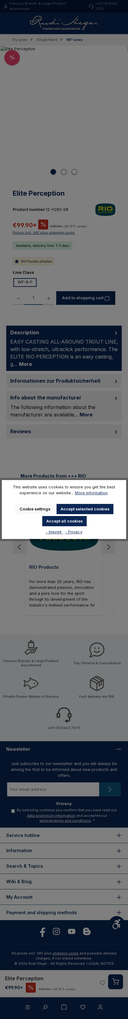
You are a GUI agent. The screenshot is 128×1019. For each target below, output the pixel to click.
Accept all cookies (64, 521)
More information (91, 493)
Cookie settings (35, 509)
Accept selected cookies (85, 509)
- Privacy (73, 532)
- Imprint (54, 532)
